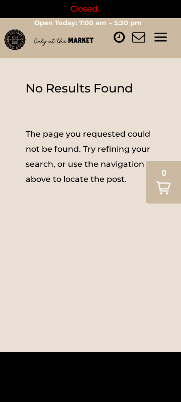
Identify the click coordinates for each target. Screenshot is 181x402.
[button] (163, 182)
